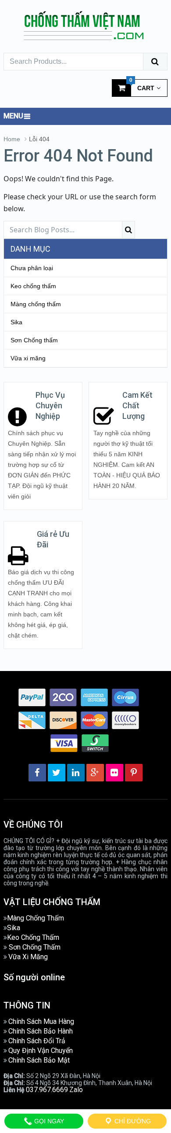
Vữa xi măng (28, 358)
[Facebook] (37, 772)
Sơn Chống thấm (34, 340)
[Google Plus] (95, 772)
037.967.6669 (47, 1089)
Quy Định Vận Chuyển (40, 1050)
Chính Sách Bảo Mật (39, 1060)
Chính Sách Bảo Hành (40, 1031)
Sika (16, 322)
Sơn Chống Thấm (35, 947)
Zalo (76, 1089)
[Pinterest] (133, 772)
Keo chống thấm (33, 286)
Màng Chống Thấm (35, 918)
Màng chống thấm (36, 304)
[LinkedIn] (76, 772)
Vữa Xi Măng (28, 957)
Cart (142, 85)
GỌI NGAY (48, 1121)
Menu (13, 116)
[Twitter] (56, 772)
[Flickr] (114, 772)
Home (12, 139)
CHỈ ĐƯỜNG (132, 1121)
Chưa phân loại (32, 267)
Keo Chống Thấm (33, 937)
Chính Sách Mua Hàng (41, 1021)
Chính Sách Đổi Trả (36, 1041)
